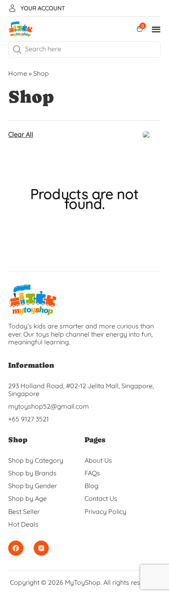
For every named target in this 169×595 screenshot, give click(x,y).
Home (17, 73)
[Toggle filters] (151, 135)
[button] (156, 29)
